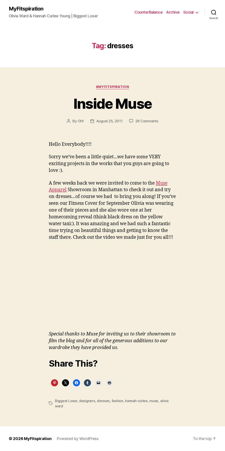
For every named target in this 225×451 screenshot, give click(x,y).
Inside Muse (112, 103)
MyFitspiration (26, 8)
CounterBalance (148, 12)
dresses (103, 401)
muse (153, 401)
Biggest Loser (66, 401)
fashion (117, 401)
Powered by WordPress (78, 438)
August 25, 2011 (109, 121)
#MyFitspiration (112, 87)
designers (87, 401)
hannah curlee (136, 401)
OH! (81, 121)
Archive (173, 12)
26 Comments (146, 121)
